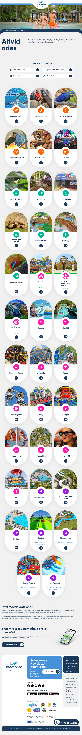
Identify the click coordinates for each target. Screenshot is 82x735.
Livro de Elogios (67, 728)
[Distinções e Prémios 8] (53, 710)
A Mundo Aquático (71, 702)
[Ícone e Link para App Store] (32, 694)
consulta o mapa (11, 645)
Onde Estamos (70, 684)
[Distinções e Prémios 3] (49, 705)
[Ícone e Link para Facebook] (32, 685)
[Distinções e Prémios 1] (33, 705)
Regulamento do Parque (71, 690)
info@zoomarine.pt (72, 663)
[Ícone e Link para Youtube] (36, 685)
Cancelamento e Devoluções (42, 728)
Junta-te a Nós (70, 700)
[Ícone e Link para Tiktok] (39, 685)
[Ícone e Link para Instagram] (28, 685)
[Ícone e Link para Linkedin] (43, 685)
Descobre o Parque (12, 30)
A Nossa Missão (70, 681)
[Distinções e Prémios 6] (36, 710)
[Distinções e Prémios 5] (29, 710)
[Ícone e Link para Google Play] (43, 694)
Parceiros (69, 697)
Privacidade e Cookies (16, 728)
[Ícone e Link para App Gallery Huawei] (54, 694)
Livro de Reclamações (56, 728)
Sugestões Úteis (71, 694)
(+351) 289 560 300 (71, 669)
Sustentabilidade (71, 687)
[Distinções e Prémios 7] (44, 710)
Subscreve (49, 672)
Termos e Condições (28, 728)
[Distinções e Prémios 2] (43, 705)
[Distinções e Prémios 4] (54, 705)
